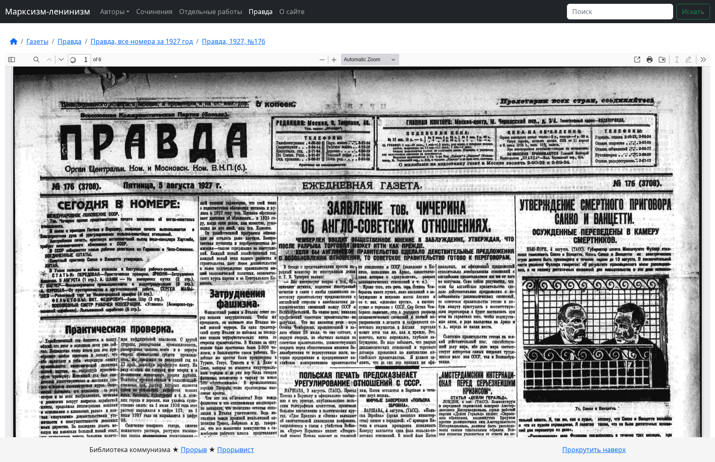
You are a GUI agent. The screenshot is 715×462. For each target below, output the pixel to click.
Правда (261, 11)
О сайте (292, 11)
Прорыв (194, 449)
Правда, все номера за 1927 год (142, 41)
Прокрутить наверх (594, 449)
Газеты (37, 41)
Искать (693, 11)
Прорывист (235, 449)
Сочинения (154, 11)
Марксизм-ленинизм (47, 11)
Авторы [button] (112, 11)
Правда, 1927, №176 (233, 41)
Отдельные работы (210, 11)
